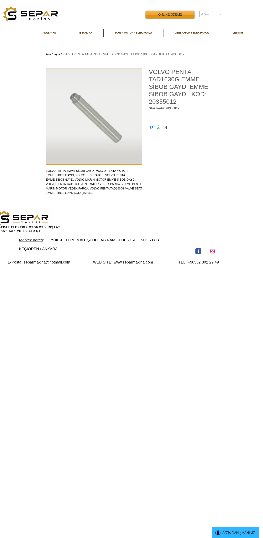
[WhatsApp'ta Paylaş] (158, 127)
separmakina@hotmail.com (47, 262)
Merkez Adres (31, 240)
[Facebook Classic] (198, 251)
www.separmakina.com (133, 262)
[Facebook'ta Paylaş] (151, 127)
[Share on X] (166, 127)
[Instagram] (212, 251)
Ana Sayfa (53, 54)
